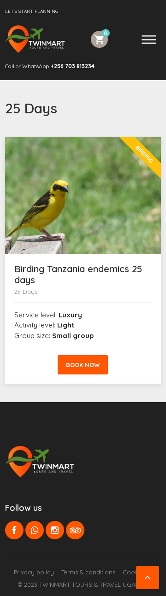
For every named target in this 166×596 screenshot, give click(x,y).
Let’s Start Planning (31, 11)
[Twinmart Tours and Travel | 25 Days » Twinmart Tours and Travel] (35, 39)
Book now (83, 364)
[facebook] (14, 530)
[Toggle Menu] (149, 39)
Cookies (134, 572)
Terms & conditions (88, 572)
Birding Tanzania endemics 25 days (78, 274)
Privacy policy (34, 572)
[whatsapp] (34, 530)
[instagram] (55, 530)
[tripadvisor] (75, 530)
